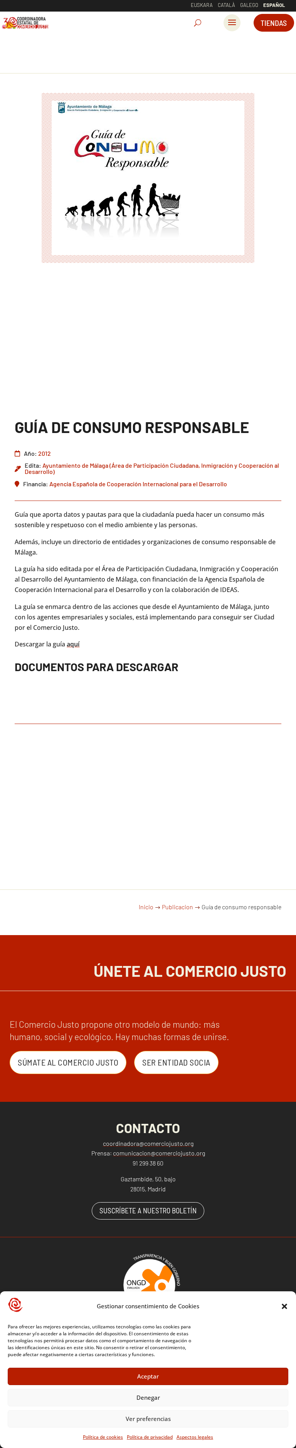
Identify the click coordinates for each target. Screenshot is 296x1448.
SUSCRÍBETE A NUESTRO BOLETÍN (148, 1210)
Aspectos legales (195, 1437)
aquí (73, 644)
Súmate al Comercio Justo (68, 1062)
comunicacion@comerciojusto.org (159, 1153)
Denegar (148, 1397)
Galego (249, 5)
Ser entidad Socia (176, 1062)
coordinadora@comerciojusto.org (148, 1143)
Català (226, 5)
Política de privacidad (150, 1437)
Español (274, 5)
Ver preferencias (148, 1419)
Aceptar (148, 1376)
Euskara (202, 5)
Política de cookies (103, 1437)
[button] (284, 1306)
